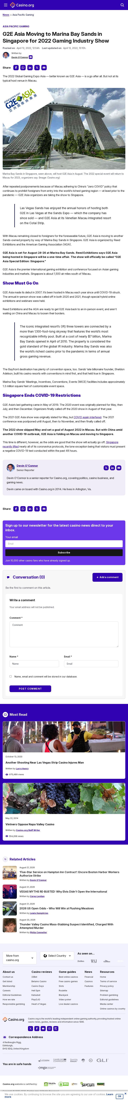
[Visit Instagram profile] (49, 1028)
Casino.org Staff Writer (28, 830)
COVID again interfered (87, 417)
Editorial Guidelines (12, 995)
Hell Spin (36, 990)
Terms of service (108, 981)
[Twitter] (106, 467)
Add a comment (107, 577)
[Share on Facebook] (16, 67)
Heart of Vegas (39, 1004)
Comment (16, 617)
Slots (61, 986)
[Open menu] (6, 5)
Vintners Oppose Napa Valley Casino (30, 824)
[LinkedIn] (112, 467)
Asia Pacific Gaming (23, 14)
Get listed (7, 981)
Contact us (8, 977)
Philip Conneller (38, 932)
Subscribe (64, 552)
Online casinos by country (112, 1008)
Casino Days (38, 986)
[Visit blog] (55, 1028)
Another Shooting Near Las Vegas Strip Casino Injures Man (45, 762)
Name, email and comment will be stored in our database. (45, 676)
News (6, 14)
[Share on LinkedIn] (30, 67)
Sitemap (104, 990)
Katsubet (36, 995)
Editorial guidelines (109, 999)
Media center (106, 1004)
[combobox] (20, 957)
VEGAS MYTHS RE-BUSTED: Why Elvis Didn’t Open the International (63, 891)
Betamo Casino (39, 981)
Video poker (65, 999)
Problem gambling (109, 995)
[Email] (118, 467)
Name (14, 656)
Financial (89, 977)
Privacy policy (107, 986)
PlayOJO (36, 999)
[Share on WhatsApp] (23, 67)
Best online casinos (68, 977)
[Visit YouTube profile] (43, 1028)
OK (119, 1096)
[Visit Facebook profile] (36, 1028)
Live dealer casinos (68, 1004)
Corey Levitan (37, 896)
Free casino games (68, 981)
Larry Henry (22, 768)
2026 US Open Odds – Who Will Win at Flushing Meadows (57, 908)
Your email (11, 537)
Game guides (67, 971)
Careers (6, 990)
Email (68, 656)
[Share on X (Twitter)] (37, 67)
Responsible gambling (14, 1004)
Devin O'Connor (20, 57)
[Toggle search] (122, 5)
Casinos (89, 981)
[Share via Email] (44, 67)
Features (89, 986)
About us (9, 971)
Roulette (63, 990)
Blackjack (63, 995)
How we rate (9, 999)
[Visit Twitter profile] (30, 1028)
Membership (9, 986)
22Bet (34, 977)
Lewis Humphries (39, 913)
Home (103, 977)
